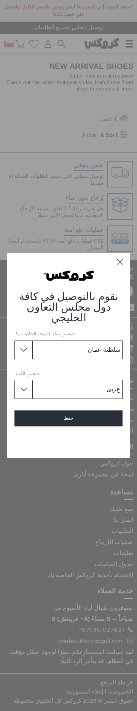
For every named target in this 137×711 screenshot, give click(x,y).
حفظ (68, 418)
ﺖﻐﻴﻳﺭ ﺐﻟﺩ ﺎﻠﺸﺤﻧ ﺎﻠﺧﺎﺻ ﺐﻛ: (44, 334)
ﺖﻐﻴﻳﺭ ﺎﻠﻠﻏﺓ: (27, 373)
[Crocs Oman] (69, 276)
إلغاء (68, 440)
